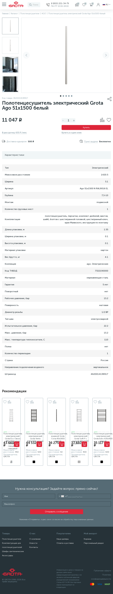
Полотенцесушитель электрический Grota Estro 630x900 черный (103, 437)
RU (107, 5)
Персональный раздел (94, 543)
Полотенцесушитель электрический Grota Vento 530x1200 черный (35, 437)
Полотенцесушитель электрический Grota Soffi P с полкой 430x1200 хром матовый (80, 438)
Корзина (87, 539)
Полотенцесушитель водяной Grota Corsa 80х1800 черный (58, 437)
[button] (106, 55)
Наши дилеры (63, 539)
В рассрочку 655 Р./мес (14, 132)
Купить (86, 127)
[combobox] (61, 496)
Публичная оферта (102, 570)
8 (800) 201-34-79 (60, 3)
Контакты (33, 547)
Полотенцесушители (11, 539)
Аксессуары (7, 555)
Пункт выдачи (91, 141)
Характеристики (14, 154)
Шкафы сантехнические (13, 551)
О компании (35, 539)
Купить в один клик (72, 132)
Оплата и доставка (65, 543)
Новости (33, 543)
